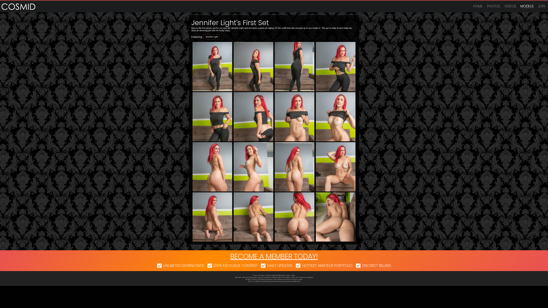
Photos (493, 6)
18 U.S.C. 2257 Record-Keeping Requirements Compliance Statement (274, 281)
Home (478, 6)
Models (526, 6)
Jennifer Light (211, 37)
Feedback (267, 277)
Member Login (284, 275)
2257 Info (295, 277)
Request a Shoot (256, 277)
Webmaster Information (281, 277)
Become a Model (306, 277)
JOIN (541, 6)
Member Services (242, 277)
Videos (510, 6)
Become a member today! (274, 256)
